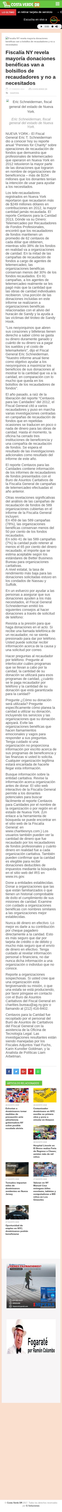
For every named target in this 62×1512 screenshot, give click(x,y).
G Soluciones (32, 1506)
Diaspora (14, 93)
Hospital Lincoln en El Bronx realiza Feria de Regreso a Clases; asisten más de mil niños (44, 1151)
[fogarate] (31, 1336)
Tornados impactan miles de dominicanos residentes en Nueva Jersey (17, 1188)
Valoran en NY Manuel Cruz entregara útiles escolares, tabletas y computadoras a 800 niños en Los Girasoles (44, 1191)
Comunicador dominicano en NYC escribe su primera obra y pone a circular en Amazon (44, 1114)
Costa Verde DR (39, 89)
